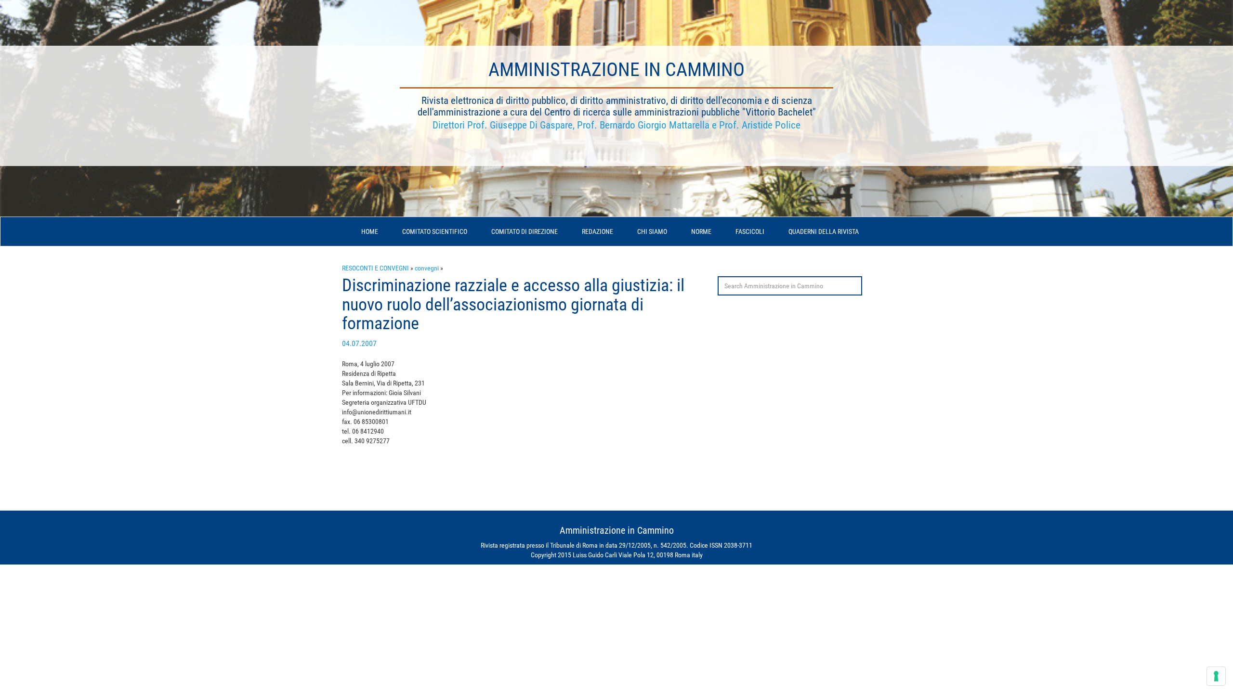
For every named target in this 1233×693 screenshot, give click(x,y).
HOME (369, 231)
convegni (427, 268)
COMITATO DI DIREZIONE (524, 231)
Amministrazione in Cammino (616, 69)
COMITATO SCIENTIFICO (434, 231)
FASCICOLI (749, 231)
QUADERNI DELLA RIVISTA (823, 231)
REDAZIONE (597, 231)
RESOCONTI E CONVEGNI (375, 268)
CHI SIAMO (652, 231)
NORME (701, 231)
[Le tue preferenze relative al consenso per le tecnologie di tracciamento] (1216, 676)
